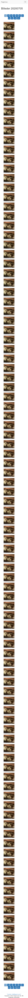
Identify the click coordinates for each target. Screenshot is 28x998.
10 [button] (15, 18)
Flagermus (4, 2)
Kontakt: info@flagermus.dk (14, 994)
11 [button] (18, 18)
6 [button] (19, 15)
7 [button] (22, 15)
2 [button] (8, 15)
